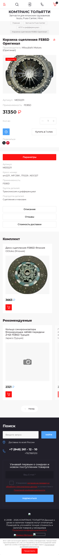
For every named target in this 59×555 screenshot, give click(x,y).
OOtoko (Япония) (15, 251)
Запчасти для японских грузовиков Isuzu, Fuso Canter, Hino (29, 17)
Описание (30, 209)
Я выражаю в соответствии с (29, 486)
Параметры (29, 157)
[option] (29, 74)
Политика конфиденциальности (29, 530)
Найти (49, 435)
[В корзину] (8, 307)
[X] (4, 142)
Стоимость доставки (29, 224)
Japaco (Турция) (14, 338)
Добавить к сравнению (54, 39)
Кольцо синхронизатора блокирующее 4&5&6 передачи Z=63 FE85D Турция (24, 332)
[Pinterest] (7, 142)
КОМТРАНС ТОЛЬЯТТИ (29, 12)
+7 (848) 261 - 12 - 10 (23, 449)
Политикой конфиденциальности (29, 490)
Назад (31, 409)
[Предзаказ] (6, 131)
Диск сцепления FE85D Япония (25, 247)
